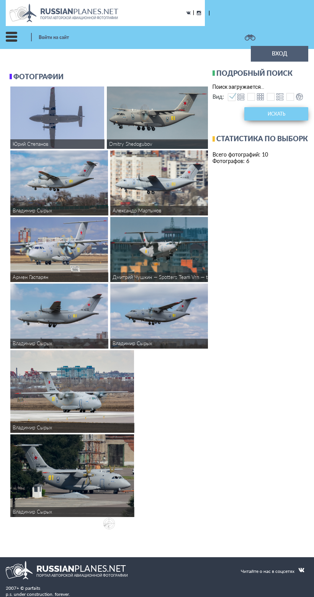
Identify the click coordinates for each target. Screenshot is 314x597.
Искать (276, 114)
